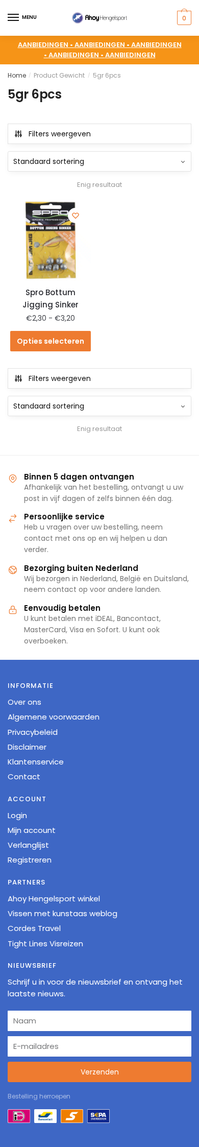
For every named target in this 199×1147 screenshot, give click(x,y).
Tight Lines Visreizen (45, 943)
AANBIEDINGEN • (102, 45)
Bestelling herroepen (39, 1096)
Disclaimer (27, 747)
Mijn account (32, 830)
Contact (24, 776)
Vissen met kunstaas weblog (62, 913)
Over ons (24, 702)
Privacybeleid (33, 732)
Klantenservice (36, 761)
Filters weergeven (60, 134)
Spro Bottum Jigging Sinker (50, 298)
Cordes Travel (34, 928)
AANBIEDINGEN (130, 55)
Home (17, 75)
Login (17, 815)
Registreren (30, 859)
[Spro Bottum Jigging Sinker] (50, 240)
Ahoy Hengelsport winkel (54, 898)
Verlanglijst (28, 845)
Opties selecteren (50, 341)
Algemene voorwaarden (54, 716)
